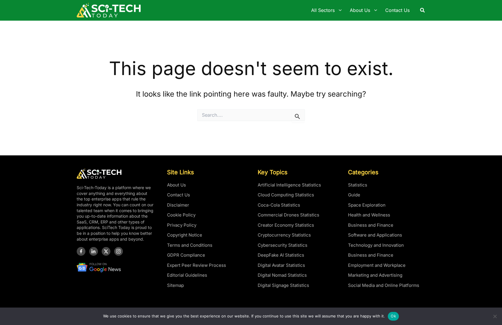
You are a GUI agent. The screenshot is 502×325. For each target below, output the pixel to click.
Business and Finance (370, 225)
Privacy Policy (181, 225)
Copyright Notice (184, 235)
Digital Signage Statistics (283, 285)
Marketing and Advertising (375, 275)
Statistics (357, 185)
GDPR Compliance (186, 255)
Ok (393, 316)
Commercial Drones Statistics (288, 215)
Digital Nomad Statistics (282, 275)
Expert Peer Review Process (196, 265)
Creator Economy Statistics (286, 225)
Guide (354, 195)
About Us (176, 185)
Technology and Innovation (376, 245)
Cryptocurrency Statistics (284, 235)
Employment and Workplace (377, 265)
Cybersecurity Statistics (282, 245)
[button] (422, 10)
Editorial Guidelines (187, 275)
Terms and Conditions (189, 245)
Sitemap (175, 285)
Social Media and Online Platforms (383, 285)
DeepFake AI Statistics (281, 255)
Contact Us (178, 195)
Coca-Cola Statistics (279, 205)
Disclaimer (178, 205)
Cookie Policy (181, 215)
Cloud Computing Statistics (286, 195)
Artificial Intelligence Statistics (289, 185)
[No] (495, 316)
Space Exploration (367, 205)
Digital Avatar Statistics (281, 265)
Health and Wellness (369, 215)
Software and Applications (375, 235)
